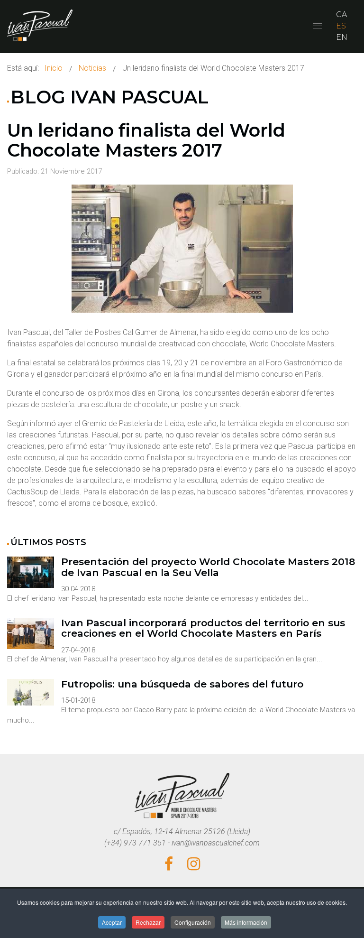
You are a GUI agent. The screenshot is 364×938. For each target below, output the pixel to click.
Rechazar (148, 922)
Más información (246, 922)
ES (341, 25)
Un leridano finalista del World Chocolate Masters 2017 (146, 140)
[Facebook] (168, 864)
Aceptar (112, 922)
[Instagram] (193, 864)
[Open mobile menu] (317, 26)
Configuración (192, 922)
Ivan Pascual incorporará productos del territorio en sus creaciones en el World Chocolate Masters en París (203, 628)
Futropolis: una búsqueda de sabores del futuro (182, 684)
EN (341, 37)
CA (341, 14)
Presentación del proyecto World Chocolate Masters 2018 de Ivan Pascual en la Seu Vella (208, 567)
